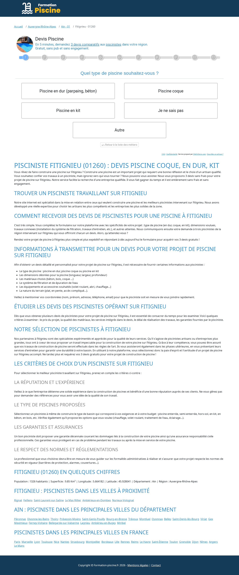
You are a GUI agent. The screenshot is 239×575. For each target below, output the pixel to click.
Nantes (64, 542)
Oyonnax (157, 519)
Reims (135, 542)
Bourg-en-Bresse (116, 519)
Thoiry (54, 519)
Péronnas (20, 519)
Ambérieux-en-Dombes (96, 500)
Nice (56, 542)
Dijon (195, 542)
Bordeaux (107, 542)
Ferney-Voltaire (38, 523)
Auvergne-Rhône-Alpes (42, 26)
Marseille (27, 542)
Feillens (28, 500)
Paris (17, 542)
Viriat (203, 519)
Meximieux (20, 523)
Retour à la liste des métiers (120, 144)
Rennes (125, 542)
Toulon (173, 542)
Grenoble (185, 542)
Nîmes (204, 542)
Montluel (144, 519)
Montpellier (93, 542)
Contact (156, 565)
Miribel (121, 523)
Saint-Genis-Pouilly (93, 519)
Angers (213, 542)
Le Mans (19, 545)
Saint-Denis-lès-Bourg (186, 519)
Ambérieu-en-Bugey (103, 523)
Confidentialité (171, 154)
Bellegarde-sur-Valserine (64, 523)
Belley (167, 519)
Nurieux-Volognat (123, 500)
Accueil (18, 26)
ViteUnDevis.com (199, 154)
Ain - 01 (65, 26)
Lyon (37, 542)
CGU (163, 154)
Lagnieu (85, 523)
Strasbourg (78, 542)
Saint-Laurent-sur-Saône (49, 500)
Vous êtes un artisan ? (215, 154)
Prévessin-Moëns (70, 519)
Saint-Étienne (160, 542)
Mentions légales (137, 565)
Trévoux (133, 519)
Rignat (18, 500)
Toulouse (47, 542)
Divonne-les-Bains (38, 519)
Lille (117, 542)
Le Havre (145, 542)
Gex (210, 519)
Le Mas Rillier (73, 500)
